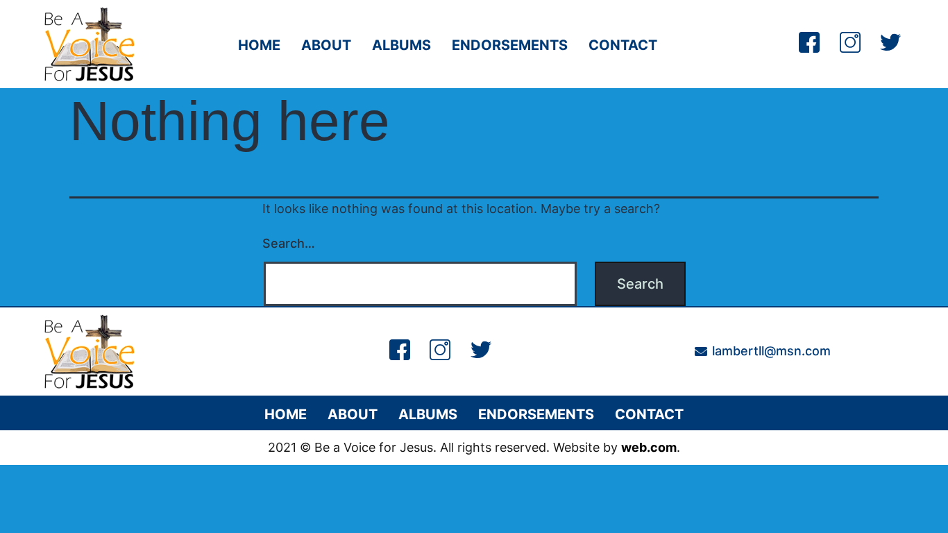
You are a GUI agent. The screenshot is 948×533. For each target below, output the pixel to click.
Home (259, 45)
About (326, 45)
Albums (401, 45)
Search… (288, 243)
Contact (623, 45)
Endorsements (510, 45)
